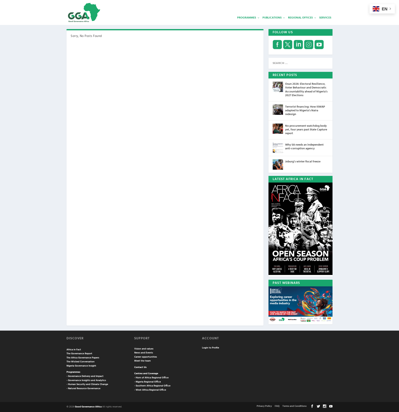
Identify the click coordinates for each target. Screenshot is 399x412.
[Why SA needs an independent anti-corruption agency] (278, 147)
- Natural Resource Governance (83, 388)
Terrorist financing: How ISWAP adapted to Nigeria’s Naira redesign (305, 110)
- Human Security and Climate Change (87, 384)
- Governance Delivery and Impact (84, 376)
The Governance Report (79, 354)
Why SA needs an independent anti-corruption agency (304, 146)
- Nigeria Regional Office (147, 382)
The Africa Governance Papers (82, 358)
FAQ (277, 406)
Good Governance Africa (88, 407)
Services (325, 17)
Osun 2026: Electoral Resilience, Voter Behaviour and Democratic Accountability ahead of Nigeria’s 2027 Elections (306, 90)
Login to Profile (210, 348)
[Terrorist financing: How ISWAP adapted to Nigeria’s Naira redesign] (278, 109)
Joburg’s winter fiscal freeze (302, 161)
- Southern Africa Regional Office (152, 386)
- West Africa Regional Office (150, 390)
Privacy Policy (264, 406)
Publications (272, 17)
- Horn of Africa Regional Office (151, 378)
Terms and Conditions (294, 406)
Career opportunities (145, 357)
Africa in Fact (73, 350)
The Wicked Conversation (80, 362)
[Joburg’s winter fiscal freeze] (278, 164)
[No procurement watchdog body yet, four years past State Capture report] (278, 129)
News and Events (143, 353)
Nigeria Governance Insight (81, 366)
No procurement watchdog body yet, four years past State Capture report (306, 130)
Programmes (246, 17)
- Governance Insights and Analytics (86, 380)
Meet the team (142, 361)
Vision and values (143, 349)
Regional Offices (300, 17)
